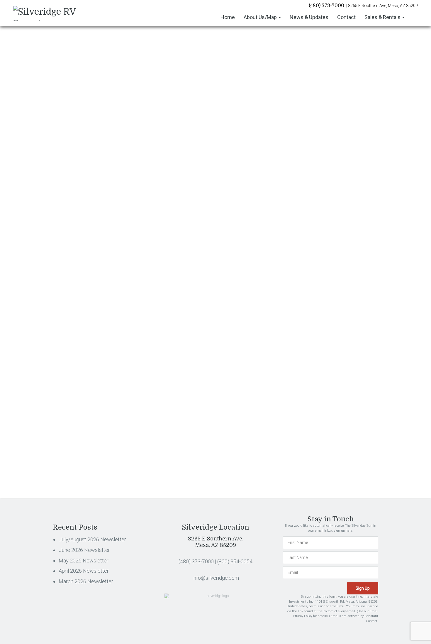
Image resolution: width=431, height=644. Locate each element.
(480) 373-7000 (326, 5)
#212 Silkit (64, 160)
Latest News (321, 249)
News (315, 261)
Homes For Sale (325, 225)
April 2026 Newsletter (329, 113)
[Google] (98, 199)
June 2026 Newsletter (329, 92)
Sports (316, 297)
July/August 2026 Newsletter (336, 82)
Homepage (320, 201)
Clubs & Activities (326, 165)
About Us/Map (261, 17)
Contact (346, 17)
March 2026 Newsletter (331, 123)
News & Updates (309, 17)
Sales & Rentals (383, 17)
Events (316, 177)
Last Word (319, 237)
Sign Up (367, 429)
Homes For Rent (325, 213)
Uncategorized (323, 309)
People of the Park (327, 273)
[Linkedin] (84, 199)
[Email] (112, 199)
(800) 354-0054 (234, 561)
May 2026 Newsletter (329, 103)
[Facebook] (55, 199)
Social (316, 285)
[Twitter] (70, 199)
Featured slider (323, 189)
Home (227, 17)
